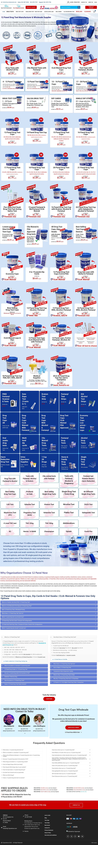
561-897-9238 (25, 2)
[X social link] (71, 836)
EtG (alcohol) (27, 654)
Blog (46, 817)
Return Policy (48, 832)
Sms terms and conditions (51, 835)
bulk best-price (60, 655)
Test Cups (47, 820)
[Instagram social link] (75, 836)
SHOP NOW (49, 699)
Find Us (26, 831)
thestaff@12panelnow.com (10, 828)
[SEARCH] (79, 7)
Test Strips (47, 822)
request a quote (70, 655)
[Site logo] (49, 7)
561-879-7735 (83, 791)
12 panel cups (41, 657)
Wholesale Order (73, 727)
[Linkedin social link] (82, 836)
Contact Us (76, 805)
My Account (47, 825)
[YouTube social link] (78, 836)
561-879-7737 (34, 2)
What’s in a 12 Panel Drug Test (24, 657)
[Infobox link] (12, 61)
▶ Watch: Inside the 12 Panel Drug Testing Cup (15, 661)
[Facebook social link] (67, 836)
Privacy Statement (49, 830)
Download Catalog (91, 7)
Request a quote (31, 7)
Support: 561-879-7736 (45, 2)
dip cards (74, 648)
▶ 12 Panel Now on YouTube (60, 659)
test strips (62, 648)
